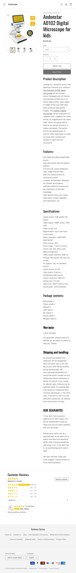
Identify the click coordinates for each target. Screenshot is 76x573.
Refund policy (33, 568)
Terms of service (54, 568)
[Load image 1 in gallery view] (12, 50)
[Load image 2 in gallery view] (18, 50)
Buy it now (57, 72)
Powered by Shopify (21, 568)
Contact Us (17, 535)
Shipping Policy (30, 539)
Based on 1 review (15, 481)
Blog (25, 535)
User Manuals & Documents (38, 535)
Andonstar (13, 568)
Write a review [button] (61, 479)
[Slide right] (36, 50)
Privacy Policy (61, 539)
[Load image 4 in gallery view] (30, 50)
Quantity (46, 54)
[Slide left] (7, 50)
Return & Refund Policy (46, 539)
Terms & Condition (16, 539)
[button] (4, 4)
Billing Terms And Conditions (60, 535)
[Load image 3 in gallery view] (24, 50)
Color (45, 45)
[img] (19, 506)
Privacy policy (43, 568)
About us (8, 535)
